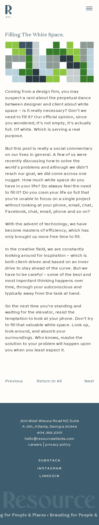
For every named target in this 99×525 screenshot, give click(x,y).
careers (35, 444)
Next (89, 381)
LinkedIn (49, 476)
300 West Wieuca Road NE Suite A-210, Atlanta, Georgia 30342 (49, 423)
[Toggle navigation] (89, 8)
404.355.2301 (49, 432)
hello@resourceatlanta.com (49, 439)
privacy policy (58, 444)
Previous (14, 381)
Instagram (49, 468)
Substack (49, 460)
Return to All (49, 381)
